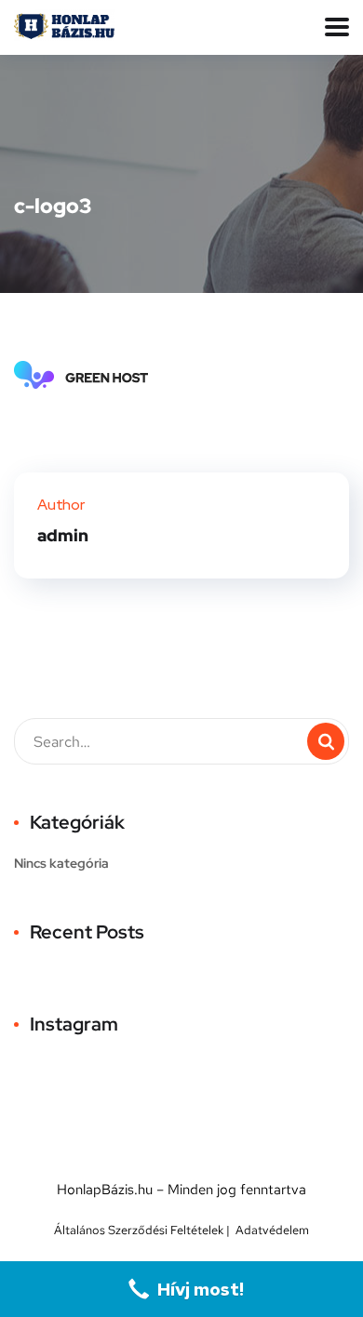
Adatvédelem (272, 1230)
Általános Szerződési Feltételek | (144, 1230)
